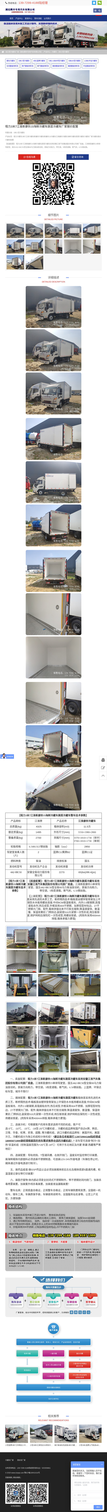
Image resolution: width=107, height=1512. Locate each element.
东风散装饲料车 (12, 66)
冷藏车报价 (97, 137)
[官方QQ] (94, 3)
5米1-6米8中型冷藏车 (57, 61)
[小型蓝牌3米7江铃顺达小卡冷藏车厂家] (16, 1434)
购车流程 (38, 18)
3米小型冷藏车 (63, 52)
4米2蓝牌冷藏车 (39, 61)
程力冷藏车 (18, 137)
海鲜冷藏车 (72, 137)
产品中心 (19, 18)
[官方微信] (100, 3)
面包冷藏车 (11, 61)
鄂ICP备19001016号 (32, 1473)
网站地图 (16, 1478)
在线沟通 (30, 157)
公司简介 (47, 18)
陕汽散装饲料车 (28, 66)
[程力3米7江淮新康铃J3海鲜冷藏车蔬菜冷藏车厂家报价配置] (15, 231)
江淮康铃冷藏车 (62, 137)
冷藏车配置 (9, 140)
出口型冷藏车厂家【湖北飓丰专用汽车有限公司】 (20, 10)
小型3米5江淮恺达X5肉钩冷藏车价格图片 (45, 1445)
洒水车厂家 (21, 1460)
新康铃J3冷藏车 (50, 137)
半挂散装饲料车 (89, 66)
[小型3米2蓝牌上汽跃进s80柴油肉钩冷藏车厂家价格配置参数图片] (90, 1434)
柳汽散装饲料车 (43, 66)
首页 (11, 18)
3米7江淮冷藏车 (28, 137)
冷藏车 (54, 52)
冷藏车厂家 (88, 137)
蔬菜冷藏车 (80, 137)
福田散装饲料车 (74, 66)
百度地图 (8, 1478)
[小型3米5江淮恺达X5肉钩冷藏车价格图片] (41, 1434)
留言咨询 (78, 157)
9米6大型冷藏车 (75, 61)
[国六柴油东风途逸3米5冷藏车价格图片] (65, 1434)
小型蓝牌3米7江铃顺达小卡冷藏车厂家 (19, 1445)
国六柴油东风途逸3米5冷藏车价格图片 (68, 1445)
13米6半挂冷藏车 (90, 61)
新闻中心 (28, 18)
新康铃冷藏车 (39, 137)
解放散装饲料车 (58, 66)
